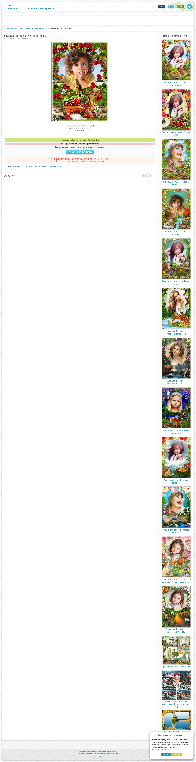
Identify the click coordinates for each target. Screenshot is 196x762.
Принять (166, 755)
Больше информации (159, 750)
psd (60, 166)
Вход (180, 6)
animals (49, 166)
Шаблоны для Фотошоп (13, 38)
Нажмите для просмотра (79, 152)
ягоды (13, 166)
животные (18, 166)
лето (10, 166)
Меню (171, 6)
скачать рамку (38, 166)
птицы (22, 166)
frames (54, 166)
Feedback (100, 757)
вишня (26, 166)
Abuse (95, 757)
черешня (31, 166)
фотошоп (44, 166)
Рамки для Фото (27, 38)
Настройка (176, 755)
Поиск (161, 6)
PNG (57, 166)
